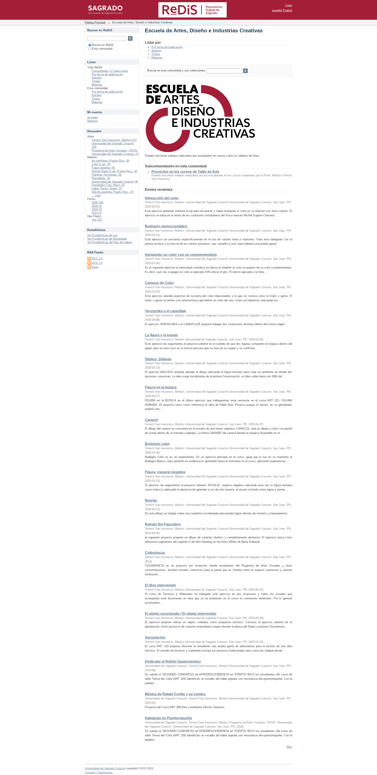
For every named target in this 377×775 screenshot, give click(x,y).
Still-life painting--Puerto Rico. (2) (112, 192)
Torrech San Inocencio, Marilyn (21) (114, 140)
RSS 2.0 (97, 263)
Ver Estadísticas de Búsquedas (107, 238)
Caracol (151, 420)
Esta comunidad (102, 48)
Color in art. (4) (101, 164)
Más (289, 747)
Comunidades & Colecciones (110, 71)
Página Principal (95, 22)
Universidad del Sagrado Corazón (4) (115, 181)
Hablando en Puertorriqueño (168, 718)
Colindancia (155, 553)
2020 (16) (97, 202)
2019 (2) (97, 209)
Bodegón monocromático (166, 226)
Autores (156, 50)
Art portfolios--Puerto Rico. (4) (110, 160)
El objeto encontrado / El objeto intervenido (180, 613)
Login (288, 5)
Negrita (151, 500)
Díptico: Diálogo (158, 359)
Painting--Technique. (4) (107, 174)
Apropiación (155, 637)
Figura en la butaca (161, 387)
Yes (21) (97, 219)
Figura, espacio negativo (165, 472)
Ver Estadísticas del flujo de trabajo (109, 242)
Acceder (92, 117)
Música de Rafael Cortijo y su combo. (175, 694)
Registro (92, 121)
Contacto (90, 772)
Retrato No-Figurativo (163, 524)
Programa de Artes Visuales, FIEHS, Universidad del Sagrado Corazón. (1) (115, 152)
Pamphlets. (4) (101, 178)
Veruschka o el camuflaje (165, 311)
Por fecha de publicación (167, 47)
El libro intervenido (160, 585)
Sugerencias (105, 772)
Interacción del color (162, 198)
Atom (95, 267)
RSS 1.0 (97, 258)
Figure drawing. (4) (103, 167)
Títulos (155, 54)
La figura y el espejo (161, 335)
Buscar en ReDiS (103, 45)
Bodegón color (157, 444)
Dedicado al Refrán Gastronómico (173, 661)
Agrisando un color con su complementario (181, 255)
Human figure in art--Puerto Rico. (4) (114, 171)
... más (96, 195)
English (287, 10)
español (277, 10)
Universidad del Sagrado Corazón (105, 768)
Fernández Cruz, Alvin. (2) (108, 185)
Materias (156, 57)
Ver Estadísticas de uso (102, 235)
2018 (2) (97, 206)
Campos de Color (159, 283)
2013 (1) (97, 212)
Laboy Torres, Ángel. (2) (107, 188)
